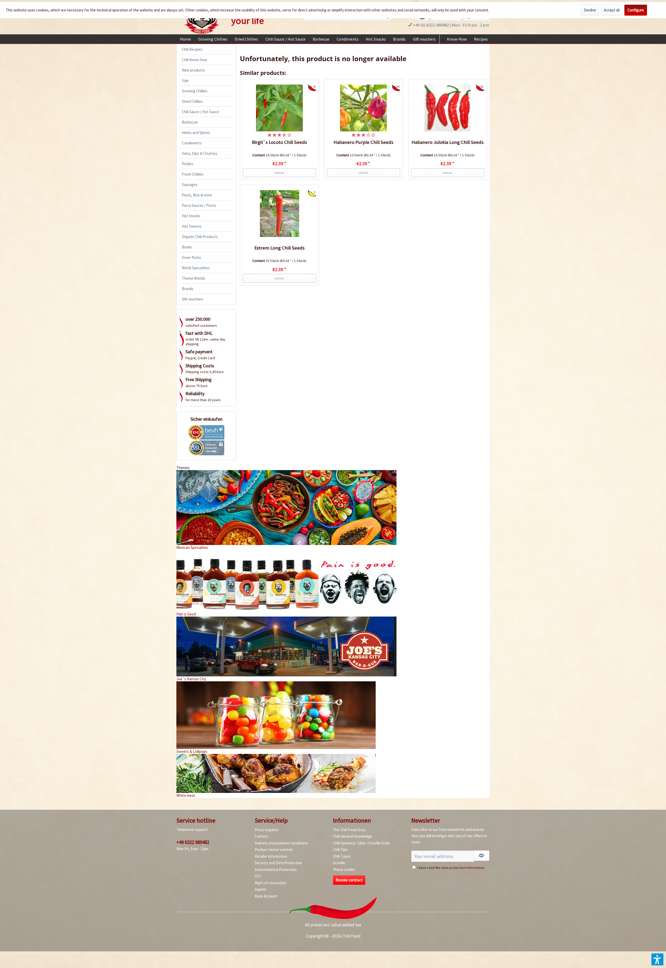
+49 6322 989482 (192, 842)
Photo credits (344, 869)
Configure (635, 10)
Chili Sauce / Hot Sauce (200, 111)
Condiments (192, 142)
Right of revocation (270, 882)
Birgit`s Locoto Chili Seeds (279, 142)
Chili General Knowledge (352, 836)
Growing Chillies (195, 90)
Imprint (260, 889)
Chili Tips (340, 849)
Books (187, 247)
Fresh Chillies (192, 174)
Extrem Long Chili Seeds (279, 248)
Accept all (611, 10)
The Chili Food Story (349, 829)
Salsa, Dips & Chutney (199, 153)
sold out (279, 173)
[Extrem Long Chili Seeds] (279, 213)
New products (193, 70)
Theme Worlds (193, 278)
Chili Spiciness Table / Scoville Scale (361, 843)
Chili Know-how (194, 59)
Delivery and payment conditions (281, 843)
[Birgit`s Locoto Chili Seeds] (279, 108)
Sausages (189, 184)
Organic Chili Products (200, 236)
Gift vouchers (192, 299)
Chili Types (342, 856)
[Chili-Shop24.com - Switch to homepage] (201, 19)
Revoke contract (349, 879)
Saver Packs (191, 257)
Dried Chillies (192, 101)
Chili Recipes (192, 49)
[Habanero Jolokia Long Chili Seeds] (447, 108)
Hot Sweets (191, 226)
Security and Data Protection (278, 862)
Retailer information (271, 856)
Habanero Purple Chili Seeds (363, 142)
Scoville (339, 862)
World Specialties (196, 267)
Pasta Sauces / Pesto (199, 205)
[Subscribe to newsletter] (481, 855)
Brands (188, 288)
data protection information (462, 867)
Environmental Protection (276, 869)
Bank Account (266, 896)
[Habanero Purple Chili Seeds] (363, 108)
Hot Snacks (191, 215)
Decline (590, 10)
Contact (261, 836)
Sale (185, 80)
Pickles (187, 163)
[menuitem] (185, 39)
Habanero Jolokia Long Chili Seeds (448, 142)
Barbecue (190, 122)
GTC (258, 876)
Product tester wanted (273, 849)
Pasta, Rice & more (197, 195)
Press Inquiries (267, 829)
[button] (657, 959)
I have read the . (451, 867)
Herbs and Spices (196, 132)
